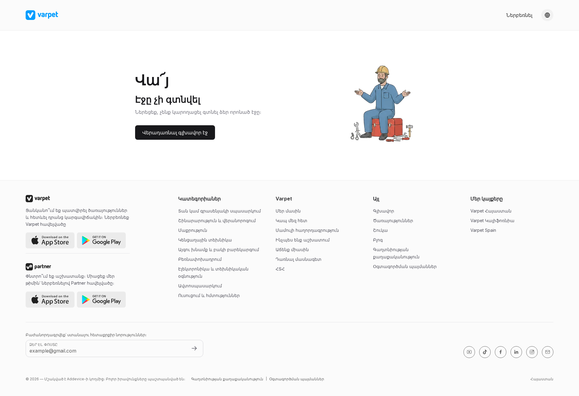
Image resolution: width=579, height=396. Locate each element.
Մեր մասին (288, 210)
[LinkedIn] (516, 352)
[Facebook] (500, 352)
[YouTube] (469, 352)
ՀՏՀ (280, 268)
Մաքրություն (192, 230)
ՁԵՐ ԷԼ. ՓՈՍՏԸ (43, 344)
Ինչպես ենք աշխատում (303, 239)
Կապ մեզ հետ (291, 220)
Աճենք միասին (292, 249)
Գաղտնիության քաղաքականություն (227, 379)
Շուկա (380, 230)
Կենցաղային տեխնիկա (205, 239)
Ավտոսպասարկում (200, 285)
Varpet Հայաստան (490, 210)
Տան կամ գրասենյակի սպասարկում (219, 210)
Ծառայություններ (393, 220)
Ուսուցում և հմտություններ (209, 295)
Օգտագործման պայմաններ (405, 266)
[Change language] (547, 15)
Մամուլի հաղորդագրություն (307, 230)
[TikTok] (485, 352)
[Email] (547, 352)
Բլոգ (378, 239)
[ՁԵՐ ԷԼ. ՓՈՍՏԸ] (194, 348)
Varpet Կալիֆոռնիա (492, 220)
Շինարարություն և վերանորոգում (217, 220)
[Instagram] (532, 352)
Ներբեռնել (519, 15)
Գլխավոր (383, 210)
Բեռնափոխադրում (200, 259)
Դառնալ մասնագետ (298, 259)
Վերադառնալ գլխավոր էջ (175, 132)
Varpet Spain (483, 230)
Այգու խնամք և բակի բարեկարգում (218, 249)
